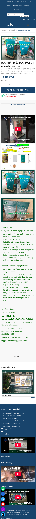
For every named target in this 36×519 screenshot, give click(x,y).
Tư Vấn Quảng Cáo (17, 5)
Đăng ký (33, 19)
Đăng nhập (26, 19)
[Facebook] (3, 494)
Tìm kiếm (25, 16)
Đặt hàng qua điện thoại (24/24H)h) (15, 94)
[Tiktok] (3, 514)
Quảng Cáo (23, 1)
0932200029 (11, 96)
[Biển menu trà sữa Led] (18, 382)
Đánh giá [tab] (18, 356)
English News (5, 456)
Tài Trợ (17, 1)
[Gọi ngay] (3, 489)
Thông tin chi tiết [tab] (18, 105)
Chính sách (26, 5)
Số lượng (4, 80)
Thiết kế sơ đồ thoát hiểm (18, 9)
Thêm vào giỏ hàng (19, 90)
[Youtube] (3, 504)
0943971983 (6, 423)
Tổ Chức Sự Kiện (9, 1)
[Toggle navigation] (28, 25)
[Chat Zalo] (3, 499)
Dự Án (29, 1)
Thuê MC (9, 5)
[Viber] (3, 509)
